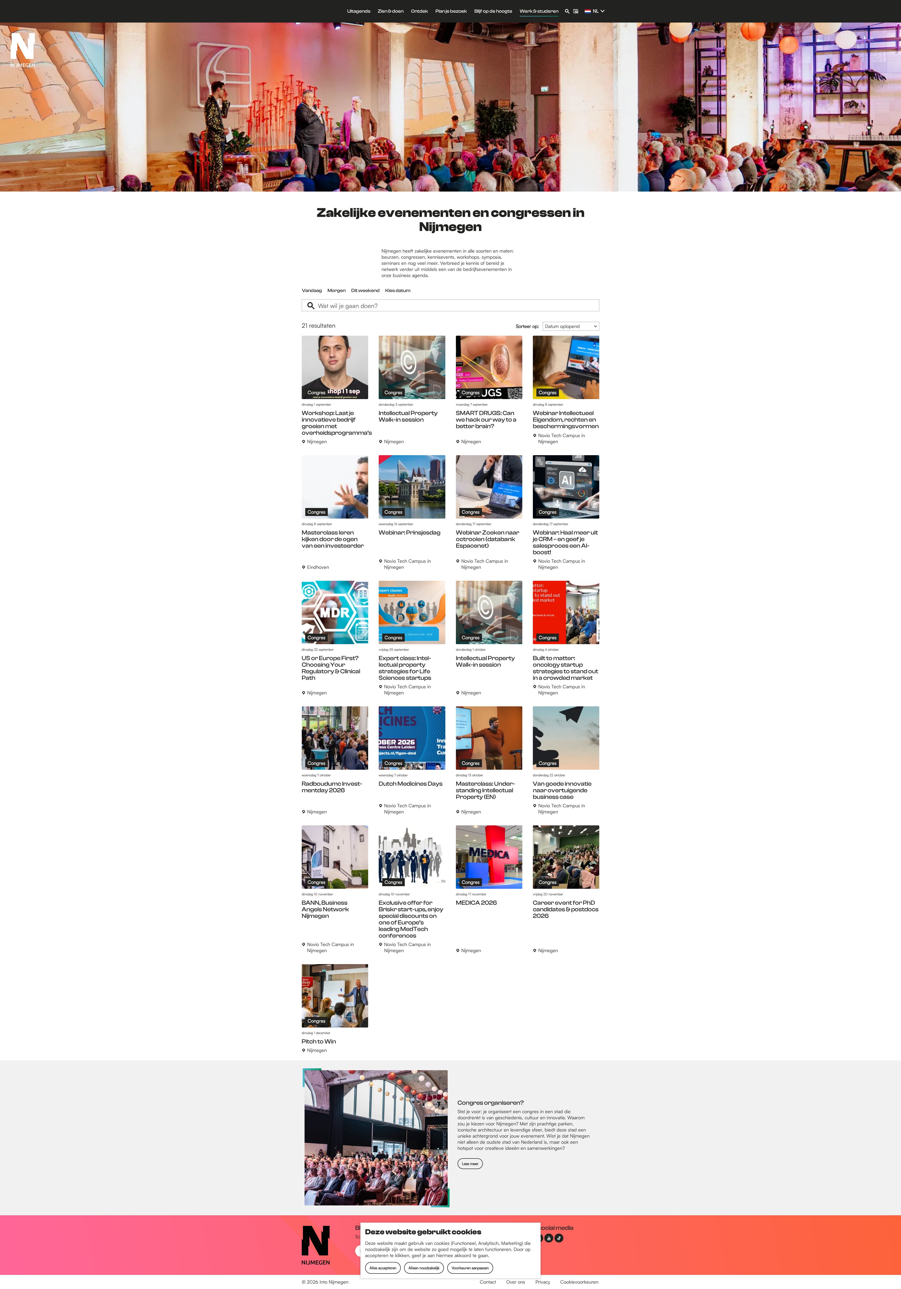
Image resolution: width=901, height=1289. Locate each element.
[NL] (588, 11)
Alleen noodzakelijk (424, 1268)
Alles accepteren (383, 1268)
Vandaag (312, 290)
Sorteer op (527, 326)
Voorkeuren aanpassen (470, 1268)
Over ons (515, 1282)
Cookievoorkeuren (579, 1282)
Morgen (337, 290)
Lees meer (470, 1163)
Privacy (542, 1282)
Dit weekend (365, 290)
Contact (488, 1282)
